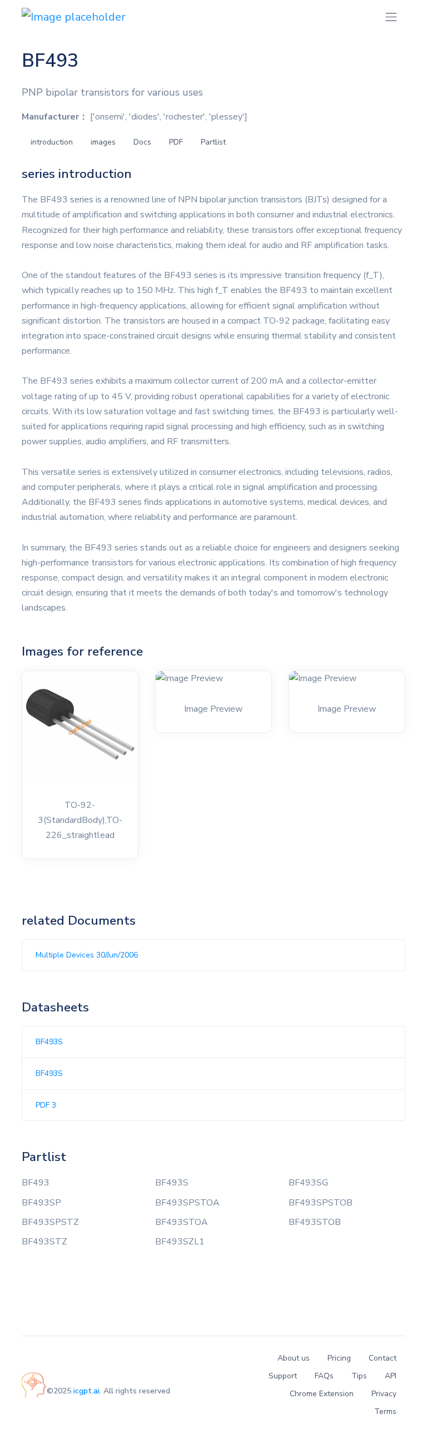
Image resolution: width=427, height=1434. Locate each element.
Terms (385, 1411)
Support (283, 1376)
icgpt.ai (86, 1391)
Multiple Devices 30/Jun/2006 (87, 955)
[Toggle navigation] (391, 17)
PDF (176, 142)
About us (293, 1358)
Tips (359, 1376)
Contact (382, 1358)
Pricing (339, 1358)
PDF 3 (46, 1105)
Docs (142, 142)
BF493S (49, 1041)
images (103, 142)
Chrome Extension (322, 1393)
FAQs (324, 1376)
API (390, 1376)
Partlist (213, 142)
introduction (52, 142)
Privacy (383, 1393)
